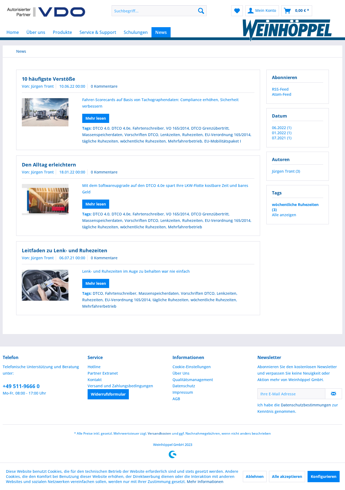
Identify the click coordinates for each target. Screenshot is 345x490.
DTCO (98, 293)
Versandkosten (159, 433)
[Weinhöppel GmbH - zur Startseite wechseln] (46, 12)
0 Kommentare (104, 86)
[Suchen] (201, 10)
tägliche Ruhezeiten (100, 141)
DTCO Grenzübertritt (210, 128)
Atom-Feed (281, 94)
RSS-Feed (280, 89)
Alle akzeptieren (287, 476)
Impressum (182, 392)
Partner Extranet (103, 373)
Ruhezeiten (192, 134)
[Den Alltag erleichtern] (45, 199)
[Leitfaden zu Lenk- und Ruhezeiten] (45, 285)
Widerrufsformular (108, 394)
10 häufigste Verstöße (48, 79)
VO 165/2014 (177, 128)
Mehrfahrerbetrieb (185, 141)
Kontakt (95, 379)
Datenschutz (183, 385)
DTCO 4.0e (121, 128)
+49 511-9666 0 (21, 386)
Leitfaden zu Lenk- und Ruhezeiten (64, 250)
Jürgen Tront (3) (286, 171)
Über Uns (180, 373)
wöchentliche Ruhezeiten (143, 141)
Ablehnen (255, 476)
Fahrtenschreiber (148, 128)
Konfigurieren (323, 476)
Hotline (94, 366)
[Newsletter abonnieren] (333, 393)
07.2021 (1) (281, 137)
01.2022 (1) (281, 132)
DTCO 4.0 (101, 128)
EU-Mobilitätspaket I (222, 141)
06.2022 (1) (281, 127)
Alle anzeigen (284, 214)
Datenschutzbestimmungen (306, 404)
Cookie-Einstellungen (191, 366)
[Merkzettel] (237, 10)
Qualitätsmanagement (192, 379)
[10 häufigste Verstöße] (45, 112)
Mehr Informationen (205, 481)
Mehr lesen (95, 118)
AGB (176, 398)
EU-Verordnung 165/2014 (227, 134)
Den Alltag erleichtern (49, 164)
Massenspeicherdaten (102, 134)
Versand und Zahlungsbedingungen (120, 385)
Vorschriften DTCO (141, 134)
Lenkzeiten (170, 134)
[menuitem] (159, 10)
